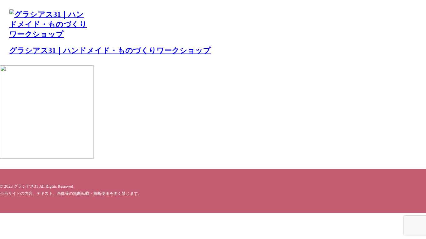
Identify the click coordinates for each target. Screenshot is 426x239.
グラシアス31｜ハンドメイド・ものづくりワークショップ (110, 50)
